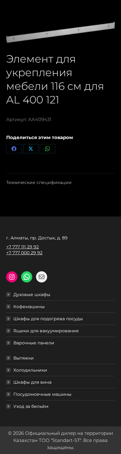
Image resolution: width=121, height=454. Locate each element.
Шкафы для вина (32, 382)
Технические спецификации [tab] (39, 182)
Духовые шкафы (31, 294)
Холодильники (30, 370)
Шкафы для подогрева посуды (48, 318)
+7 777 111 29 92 (22, 247)
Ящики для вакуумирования (45, 331)
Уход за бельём (30, 406)
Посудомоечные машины (42, 394)
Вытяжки (23, 358)
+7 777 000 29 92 (24, 252)
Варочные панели (33, 343)
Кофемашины (29, 306)
